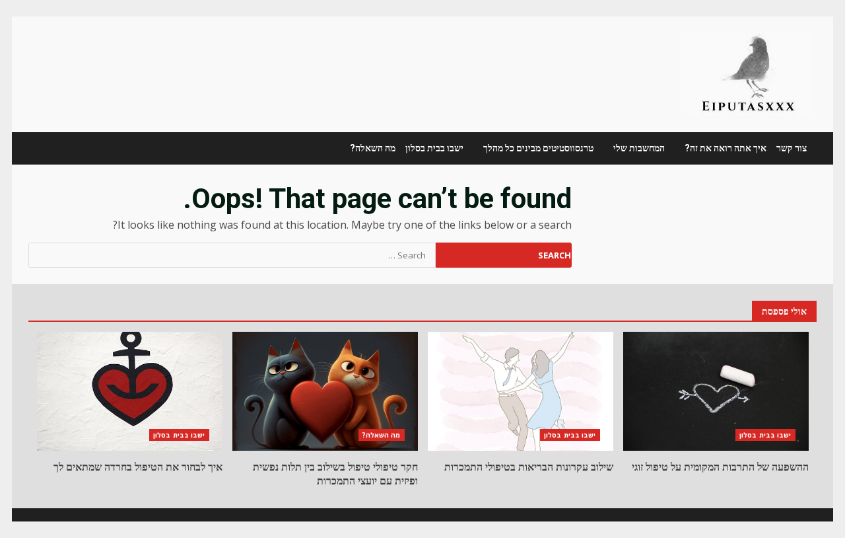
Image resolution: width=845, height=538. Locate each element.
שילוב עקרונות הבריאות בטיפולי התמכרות (520, 391)
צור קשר (791, 148)
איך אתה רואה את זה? (725, 148)
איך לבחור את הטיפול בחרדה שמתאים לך (129, 391)
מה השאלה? (372, 148)
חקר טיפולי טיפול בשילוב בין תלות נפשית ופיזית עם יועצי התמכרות (325, 391)
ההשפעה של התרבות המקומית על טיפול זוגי (716, 391)
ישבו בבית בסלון (434, 148)
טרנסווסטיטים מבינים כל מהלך (538, 148)
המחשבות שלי (639, 148)
